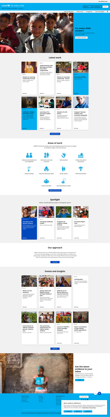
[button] (99, 393)
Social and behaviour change (64, 185)
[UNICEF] (13, 5)
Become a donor (84, 396)
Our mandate (41, 397)
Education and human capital (46, 173)
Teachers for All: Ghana (62, 112)
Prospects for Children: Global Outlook (62, 223)
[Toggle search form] (107, 12)
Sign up (79, 380)
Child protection (64, 160)
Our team (40, 400)
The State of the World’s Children (28, 222)
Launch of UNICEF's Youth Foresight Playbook (63, 328)
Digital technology (29, 173)
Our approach (24, 400)
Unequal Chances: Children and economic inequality (80, 113)
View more (55, 348)
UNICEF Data (58, 399)
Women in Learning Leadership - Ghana (63, 77)
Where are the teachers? (27, 291)
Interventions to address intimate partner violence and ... (28, 328)
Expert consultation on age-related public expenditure (80, 328)
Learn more (55, 262)
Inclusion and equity (46, 185)
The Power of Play (80, 77)
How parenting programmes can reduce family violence (45, 328)
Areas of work (24, 398)
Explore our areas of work (55, 190)
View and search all (55, 133)
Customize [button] (87, 411)
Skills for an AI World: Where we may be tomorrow (62, 292)
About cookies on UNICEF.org (72, 403)
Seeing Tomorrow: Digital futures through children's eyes (46, 293)
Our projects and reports (81, 37)
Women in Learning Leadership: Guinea (29, 77)
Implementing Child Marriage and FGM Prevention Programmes (46, 68)
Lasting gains (78, 279)
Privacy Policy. (93, 407)
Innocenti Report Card (79, 222)
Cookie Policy (85, 407)
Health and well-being (80, 173)
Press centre (97, 6)
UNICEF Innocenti (25, 396)
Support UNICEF (59, 404)
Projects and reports (25, 397)
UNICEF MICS (58, 400)
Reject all (78, 411)
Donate (105, 6)
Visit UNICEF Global (103, 1)
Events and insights (25, 401)
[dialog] (84, 407)
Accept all (68, 411)
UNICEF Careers (59, 403)
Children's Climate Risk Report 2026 (28, 112)
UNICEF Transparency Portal (61, 402)
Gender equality (64, 173)
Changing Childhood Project (46, 222)
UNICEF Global (58, 397)
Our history (41, 398)
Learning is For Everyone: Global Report (45, 113)
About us (40, 396)
